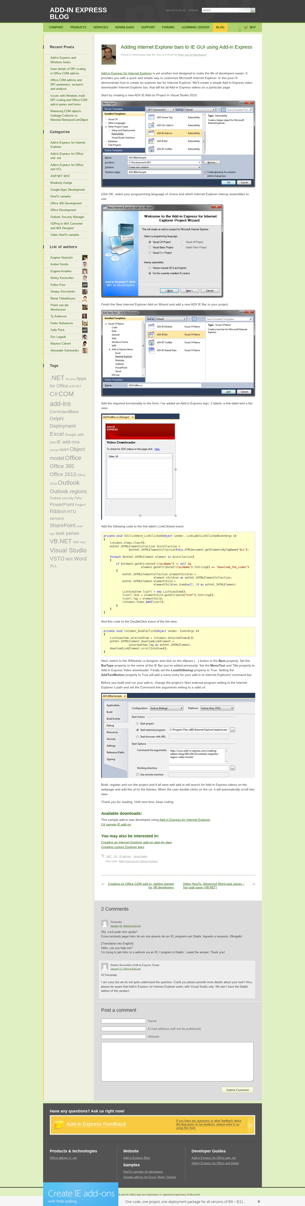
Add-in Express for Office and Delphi (215, 1163)
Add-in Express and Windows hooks (63, 60)
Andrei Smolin (59, 264)
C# (115, 856)
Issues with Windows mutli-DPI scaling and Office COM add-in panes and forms (68, 100)
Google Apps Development (67, 189)
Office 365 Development (66, 203)
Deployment (63, 426)
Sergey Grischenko (62, 291)
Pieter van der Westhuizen (192, 54)
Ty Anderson (58, 316)
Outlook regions (68, 491)
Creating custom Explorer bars (122, 847)
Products (78, 27)
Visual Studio (140, 856)
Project (80, 505)
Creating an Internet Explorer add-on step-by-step (136, 842)
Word (80, 559)
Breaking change (61, 182)
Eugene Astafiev (61, 271)
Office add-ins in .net (63, 1158)
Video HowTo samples (64, 234)
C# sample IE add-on (116, 824)
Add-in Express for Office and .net (66, 156)
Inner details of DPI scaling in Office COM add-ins (68, 71)
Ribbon (58, 511)
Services (100, 27)
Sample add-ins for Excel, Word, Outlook (149, 1177)
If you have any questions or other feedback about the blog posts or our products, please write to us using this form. (208, 1124)
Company (56, 27)
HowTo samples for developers (143, 1171)
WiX (69, 559)
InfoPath (54, 450)
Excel (57, 434)
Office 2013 (63, 474)
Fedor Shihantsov (61, 323)
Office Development (63, 210)
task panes (67, 533)
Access (70, 379)
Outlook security (62, 498)
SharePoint (62, 525)
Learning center (195, 27)
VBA (76, 542)
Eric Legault (58, 337)
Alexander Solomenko (64, 350)
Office (73, 457)
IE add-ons (125, 856)
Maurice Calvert (60, 343)
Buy (253, 27)
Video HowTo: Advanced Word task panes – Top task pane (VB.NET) (213, 885)
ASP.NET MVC (60, 176)
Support (148, 27)
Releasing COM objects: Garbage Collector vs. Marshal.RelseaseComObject (69, 115)
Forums (168, 27)
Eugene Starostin (61, 257)
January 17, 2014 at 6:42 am (126, 969)
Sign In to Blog (176, 10)
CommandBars (64, 411)
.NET (109, 856)
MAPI (64, 450)
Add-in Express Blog (78, 13)
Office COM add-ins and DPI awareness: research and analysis (66, 84)
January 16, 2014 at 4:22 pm (126, 926)
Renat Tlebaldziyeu (62, 298)
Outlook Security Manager (67, 217)
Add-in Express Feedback (96, 1124)
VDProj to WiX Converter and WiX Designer (66, 226)
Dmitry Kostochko (62, 278)
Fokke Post (57, 284)
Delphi (57, 418)
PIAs (78, 498)
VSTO (57, 559)
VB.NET (61, 541)
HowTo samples (60, 196)
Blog (220, 27)
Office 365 (62, 466)
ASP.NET (75, 386)
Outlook (69, 482)
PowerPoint (62, 504)
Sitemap (193, 10)
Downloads (124, 27)
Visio (83, 542)
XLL (53, 566)
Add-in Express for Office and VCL (66, 167)
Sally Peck (57, 330)
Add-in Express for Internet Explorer (126, 73)
